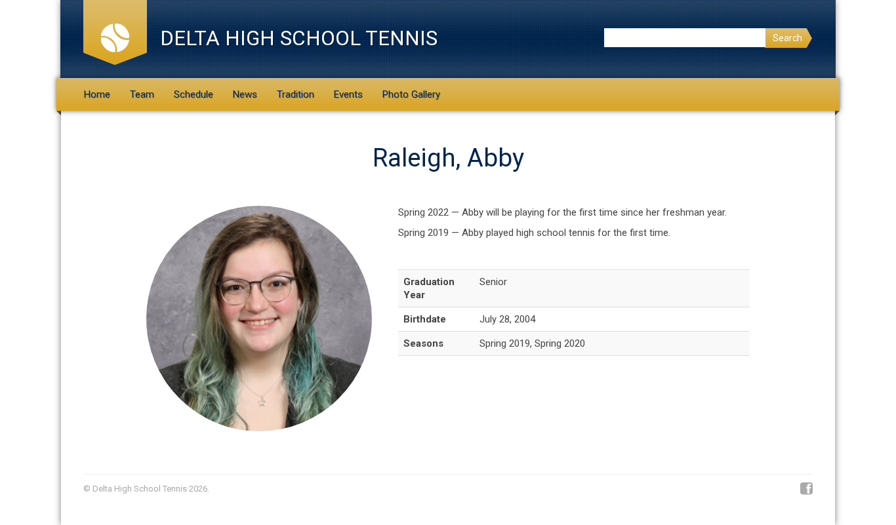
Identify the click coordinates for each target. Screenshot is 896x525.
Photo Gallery (411, 94)
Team (142, 94)
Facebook (806, 489)
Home (97, 94)
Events (348, 94)
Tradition (295, 94)
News (245, 94)
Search (787, 38)
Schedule (193, 94)
